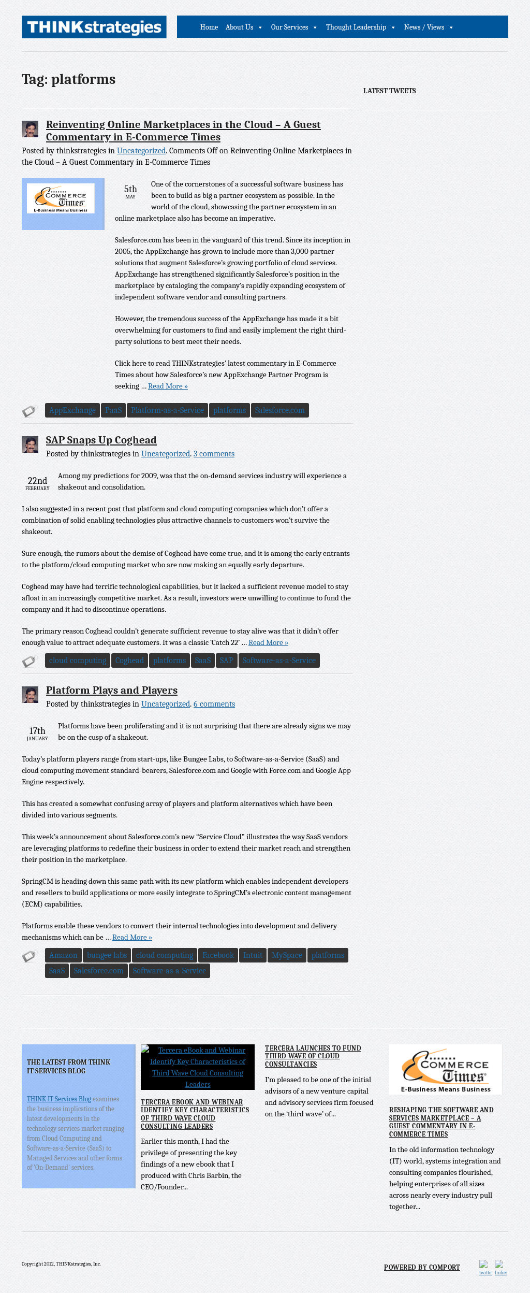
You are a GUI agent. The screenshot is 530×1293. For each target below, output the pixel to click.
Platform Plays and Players (112, 690)
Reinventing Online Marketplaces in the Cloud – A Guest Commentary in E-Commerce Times (183, 130)
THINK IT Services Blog (59, 1099)
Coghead (129, 660)
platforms (229, 410)
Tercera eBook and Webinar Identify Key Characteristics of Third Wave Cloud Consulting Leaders (195, 1114)
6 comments (214, 704)
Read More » (168, 386)
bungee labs (107, 955)
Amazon (63, 955)
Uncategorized (141, 150)
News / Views (424, 27)
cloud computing (77, 660)
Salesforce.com (280, 410)
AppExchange (72, 410)
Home (209, 27)
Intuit (252, 955)
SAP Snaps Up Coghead (101, 440)
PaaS (113, 410)
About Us (239, 27)
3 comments (214, 453)
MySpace (287, 955)
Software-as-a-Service (279, 660)
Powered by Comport (422, 1267)
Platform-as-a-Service (167, 410)
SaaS (203, 660)
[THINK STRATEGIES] (94, 30)
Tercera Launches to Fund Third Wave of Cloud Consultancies (313, 1056)
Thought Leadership (356, 27)
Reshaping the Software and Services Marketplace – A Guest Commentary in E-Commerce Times (441, 1122)
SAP (226, 660)
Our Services (289, 27)
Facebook (218, 955)
